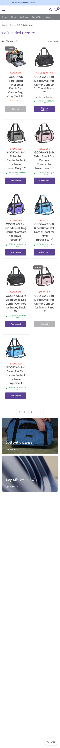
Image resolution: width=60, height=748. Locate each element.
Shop (13, 17)
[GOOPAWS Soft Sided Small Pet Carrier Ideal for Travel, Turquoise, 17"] (44, 205)
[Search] (50, 9)
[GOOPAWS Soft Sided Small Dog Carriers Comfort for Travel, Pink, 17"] (44, 133)
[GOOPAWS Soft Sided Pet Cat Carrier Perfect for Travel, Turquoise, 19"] (16, 348)
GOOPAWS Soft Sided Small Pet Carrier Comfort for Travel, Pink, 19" (44, 303)
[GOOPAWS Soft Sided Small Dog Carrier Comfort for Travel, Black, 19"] (16, 276)
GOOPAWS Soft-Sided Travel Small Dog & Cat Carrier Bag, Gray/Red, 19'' (15, 86)
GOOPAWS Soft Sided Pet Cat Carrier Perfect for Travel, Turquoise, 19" (16, 375)
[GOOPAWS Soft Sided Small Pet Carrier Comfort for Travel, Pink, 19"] (44, 276)
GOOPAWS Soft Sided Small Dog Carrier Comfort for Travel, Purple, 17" (15, 232)
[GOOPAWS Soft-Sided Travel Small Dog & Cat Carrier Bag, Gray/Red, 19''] (16, 57)
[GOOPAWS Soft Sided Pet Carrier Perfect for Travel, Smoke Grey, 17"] (16, 133)
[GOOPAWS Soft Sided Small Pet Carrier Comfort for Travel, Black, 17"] (44, 57)
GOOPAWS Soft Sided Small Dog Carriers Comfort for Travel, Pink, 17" (44, 160)
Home (4, 17)
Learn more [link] (12, 449)
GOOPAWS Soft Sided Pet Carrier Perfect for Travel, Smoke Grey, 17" (16, 160)
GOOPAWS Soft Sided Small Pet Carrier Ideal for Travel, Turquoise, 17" (44, 232)
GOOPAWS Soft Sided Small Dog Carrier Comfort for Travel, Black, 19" (15, 303)
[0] (55, 9)
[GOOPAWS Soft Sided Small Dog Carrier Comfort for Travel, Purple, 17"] (16, 205)
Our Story (24, 17)
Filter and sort (11, 41)
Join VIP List (37, 17)
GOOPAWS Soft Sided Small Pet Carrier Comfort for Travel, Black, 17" (44, 84)
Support (49, 17)
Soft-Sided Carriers (25, 25)
